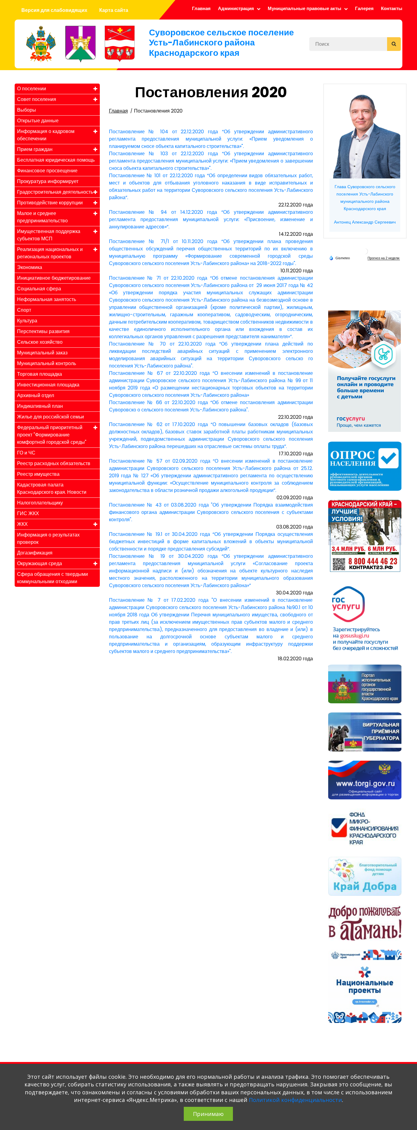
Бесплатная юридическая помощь (56, 159)
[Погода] (339, 258)
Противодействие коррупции (50, 202)
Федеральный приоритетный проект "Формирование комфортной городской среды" (51, 435)
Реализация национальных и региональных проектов (50, 253)
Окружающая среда (39, 563)
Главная (201, 8)
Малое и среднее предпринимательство (42, 217)
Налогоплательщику (40, 502)
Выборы (26, 109)
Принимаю (208, 1113)
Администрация (236, 8)
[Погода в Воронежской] (364, 251)
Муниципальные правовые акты (305, 8)
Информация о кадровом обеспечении (45, 135)
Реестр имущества (38, 474)
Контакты (391, 8)
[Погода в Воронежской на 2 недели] (384, 258)
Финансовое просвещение (47, 170)
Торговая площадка (39, 374)
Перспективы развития (43, 331)
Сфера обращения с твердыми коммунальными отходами (52, 578)
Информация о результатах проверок (48, 538)
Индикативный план (40, 406)
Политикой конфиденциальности (295, 1099)
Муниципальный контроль (46, 363)
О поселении (31, 88)
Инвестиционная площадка (48, 384)
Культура (27, 320)
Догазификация (35, 552)
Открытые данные (38, 120)
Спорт (24, 310)
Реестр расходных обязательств (53, 463)
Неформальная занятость (46, 299)
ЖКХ (22, 524)
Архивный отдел (35, 395)
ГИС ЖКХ (28, 513)
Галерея (364, 8)
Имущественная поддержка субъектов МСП (48, 235)
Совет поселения (36, 99)
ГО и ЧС (26, 452)
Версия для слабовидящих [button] (54, 10)
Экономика (29, 267)
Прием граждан (35, 149)
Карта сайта (113, 10)
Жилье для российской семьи (50, 416)
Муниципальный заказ (42, 352)
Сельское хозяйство (40, 342)
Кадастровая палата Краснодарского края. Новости (51, 488)
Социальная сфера (39, 288)
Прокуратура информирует (47, 181)
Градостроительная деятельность (55, 192)
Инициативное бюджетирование (54, 278)
